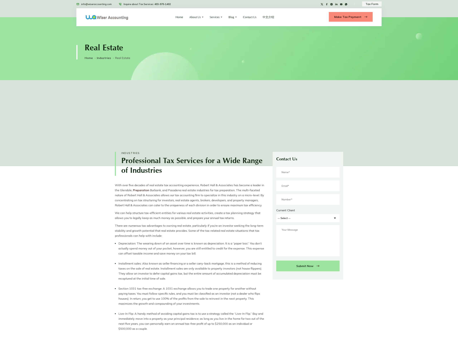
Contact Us (249, 17)
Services (215, 17)
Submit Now (305, 266)
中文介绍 (268, 17)
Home (179, 17)
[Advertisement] (229, 107)
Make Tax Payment (348, 17)
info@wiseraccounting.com (96, 4)
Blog (231, 17)
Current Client (285, 210)
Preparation (141, 190)
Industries (104, 58)
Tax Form (372, 4)
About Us (195, 17)
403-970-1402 (162, 4)
